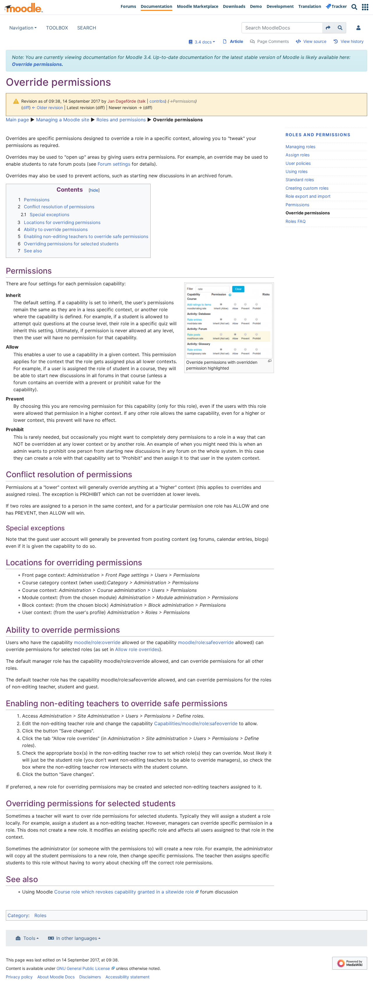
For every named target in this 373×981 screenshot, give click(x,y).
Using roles (297, 171)
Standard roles (300, 179)
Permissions (297, 204)
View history (352, 41)
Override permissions (37, 64)
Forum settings (114, 164)
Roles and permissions (121, 120)
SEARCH (86, 28)
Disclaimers (90, 976)
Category (18, 915)
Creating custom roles (307, 188)
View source (314, 41)
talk (142, 101)
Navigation (21, 28)
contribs (157, 101)
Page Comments (273, 41)
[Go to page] (328, 27)
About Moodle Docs (56, 976)
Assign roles (298, 154)
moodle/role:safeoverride (206, 642)
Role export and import (308, 196)
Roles (40, 915)
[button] (365, 7)
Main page (17, 120)
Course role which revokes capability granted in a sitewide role (124, 892)
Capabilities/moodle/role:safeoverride (195, 723)
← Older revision (47, 107)
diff (26, 107)
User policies (298, 163)
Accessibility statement (127, 976)
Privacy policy (19, 976)
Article (236, 41)
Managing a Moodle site (62, 120)
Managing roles (301, 146)
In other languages (76, 938)
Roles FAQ (296, 221)
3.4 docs (202, 41)
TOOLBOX (57, 28)
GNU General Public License (83, 968)
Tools (29, 938)
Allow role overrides (137, 649)
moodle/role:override (97, 642)
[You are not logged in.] (360, 28)
